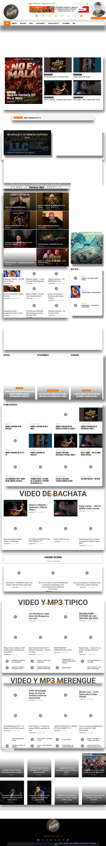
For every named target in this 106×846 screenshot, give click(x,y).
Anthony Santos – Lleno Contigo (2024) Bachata (35, 280)
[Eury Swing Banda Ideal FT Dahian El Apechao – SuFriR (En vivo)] (40, 637)
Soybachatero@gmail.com (56, 836)
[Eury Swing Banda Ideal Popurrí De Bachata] (15, 528)
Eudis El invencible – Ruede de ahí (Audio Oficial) (56, 296)
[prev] (89, 118)
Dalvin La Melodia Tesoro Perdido (48, 225)
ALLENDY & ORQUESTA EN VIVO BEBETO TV (39, 540)
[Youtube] (81, 16)
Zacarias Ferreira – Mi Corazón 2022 (56, 312)
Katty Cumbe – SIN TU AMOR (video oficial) (86, 100)
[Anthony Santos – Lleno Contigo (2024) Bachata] (34, 273)
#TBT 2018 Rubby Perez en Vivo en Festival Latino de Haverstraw (37, 694)
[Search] (87, 3)
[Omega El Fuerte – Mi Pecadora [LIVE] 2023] (57, 746)
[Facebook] (43, 16)
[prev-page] (72, 315)
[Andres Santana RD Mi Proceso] (20, 203)
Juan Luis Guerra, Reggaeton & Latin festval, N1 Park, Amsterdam (90, 728)
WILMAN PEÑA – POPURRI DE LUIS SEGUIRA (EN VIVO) (88, 616)
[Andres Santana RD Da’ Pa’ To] (20, 221)
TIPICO (83, 276)
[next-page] (74, 315)
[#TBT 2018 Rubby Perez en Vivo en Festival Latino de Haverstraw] (15, 695)
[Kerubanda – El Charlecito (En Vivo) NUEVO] (7, 661)
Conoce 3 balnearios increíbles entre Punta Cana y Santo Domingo (87, 584)
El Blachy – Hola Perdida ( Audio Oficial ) (89, 279)
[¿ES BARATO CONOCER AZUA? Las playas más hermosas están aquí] (19, 573)
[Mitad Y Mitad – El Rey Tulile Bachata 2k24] (34, 288)
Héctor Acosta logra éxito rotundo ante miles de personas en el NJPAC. (53, 395)
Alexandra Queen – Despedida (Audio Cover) (19, 263)
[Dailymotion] (37, 16)
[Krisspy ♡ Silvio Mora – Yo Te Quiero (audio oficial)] (82, 739)
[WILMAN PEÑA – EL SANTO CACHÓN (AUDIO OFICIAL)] (57, 661)
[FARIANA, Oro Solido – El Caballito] (7, 746)
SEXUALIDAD (86, 390)
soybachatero (10, 101)
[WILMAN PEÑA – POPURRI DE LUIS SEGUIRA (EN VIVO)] (65, 617)
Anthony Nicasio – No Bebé (90, 478)
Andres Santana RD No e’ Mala (21, 96)
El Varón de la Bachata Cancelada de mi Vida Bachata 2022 (34, 313)
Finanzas (86, 244)
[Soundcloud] (56, 16)
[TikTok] (62, 16)
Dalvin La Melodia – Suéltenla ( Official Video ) (65, 453)
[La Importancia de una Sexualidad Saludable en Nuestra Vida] (86, 378)
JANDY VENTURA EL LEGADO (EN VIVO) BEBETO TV (65, 727)
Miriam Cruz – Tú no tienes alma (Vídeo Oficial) (89, 694)
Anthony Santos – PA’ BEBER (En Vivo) (50, 244)
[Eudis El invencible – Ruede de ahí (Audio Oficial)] (56, 288)
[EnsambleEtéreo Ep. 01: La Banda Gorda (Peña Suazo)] (15, 715)
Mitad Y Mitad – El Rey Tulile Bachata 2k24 (35, 295)
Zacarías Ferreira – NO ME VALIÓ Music (91, 292)
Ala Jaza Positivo (66, 739)
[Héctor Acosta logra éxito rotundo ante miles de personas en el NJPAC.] (53, 378)
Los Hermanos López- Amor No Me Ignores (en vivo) (15, 479)
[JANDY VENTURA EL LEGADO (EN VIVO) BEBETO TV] (65, 715)
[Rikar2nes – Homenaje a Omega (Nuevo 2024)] (7, 667)
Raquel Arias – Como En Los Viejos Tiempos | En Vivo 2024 (90, 650)
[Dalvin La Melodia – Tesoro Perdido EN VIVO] (65, 467)
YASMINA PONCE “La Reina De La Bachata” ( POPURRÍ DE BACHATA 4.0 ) (40, 480)
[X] (68, 16)
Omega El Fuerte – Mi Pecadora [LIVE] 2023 (67, 746)
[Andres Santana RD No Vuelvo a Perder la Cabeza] (52, 203)
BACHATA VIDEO (49, 97)
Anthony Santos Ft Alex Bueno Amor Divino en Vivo (94, 746)
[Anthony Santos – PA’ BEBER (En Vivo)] (52, 239)
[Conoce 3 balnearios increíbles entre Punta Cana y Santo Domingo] (87, 573)
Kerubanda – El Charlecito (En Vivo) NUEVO (18, 661)
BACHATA (83, 290)
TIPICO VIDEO (9, 476)
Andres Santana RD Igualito (81, 77)
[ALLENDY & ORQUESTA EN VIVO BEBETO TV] (40, 528)
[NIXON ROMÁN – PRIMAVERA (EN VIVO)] (65, 637)
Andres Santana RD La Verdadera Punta (56, 77)
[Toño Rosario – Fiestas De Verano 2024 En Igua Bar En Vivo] (40, 715)
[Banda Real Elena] (57, 667)
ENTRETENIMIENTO (53, 390)
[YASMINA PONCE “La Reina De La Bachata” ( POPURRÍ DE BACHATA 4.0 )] (40, 467)
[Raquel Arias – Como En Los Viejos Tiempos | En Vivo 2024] (90, 637)
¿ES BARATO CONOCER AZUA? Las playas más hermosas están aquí (19, 584)
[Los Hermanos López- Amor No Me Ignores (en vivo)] (15, 467)
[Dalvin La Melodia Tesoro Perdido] (52, 221)
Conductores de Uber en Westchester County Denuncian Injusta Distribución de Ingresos (19, 393)
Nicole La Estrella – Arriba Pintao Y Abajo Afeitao (94, 667)
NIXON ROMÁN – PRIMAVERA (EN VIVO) (63, 649)
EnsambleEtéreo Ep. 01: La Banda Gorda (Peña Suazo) (14, 727)
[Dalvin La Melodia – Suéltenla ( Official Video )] (58, 87)
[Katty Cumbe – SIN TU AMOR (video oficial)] (87, 87)
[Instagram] (49, 16)
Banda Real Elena (66, 667)
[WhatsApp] (75, 16)
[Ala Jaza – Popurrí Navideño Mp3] (32, 746)
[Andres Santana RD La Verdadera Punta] (58, 64)
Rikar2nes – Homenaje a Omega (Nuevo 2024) (18, 667)
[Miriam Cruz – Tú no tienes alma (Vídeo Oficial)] (65, 695)
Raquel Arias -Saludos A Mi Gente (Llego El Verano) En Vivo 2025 (14, 650)
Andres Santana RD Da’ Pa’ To (14, 225)
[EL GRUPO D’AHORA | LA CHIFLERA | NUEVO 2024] (32, 667)
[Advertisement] (53, 43)
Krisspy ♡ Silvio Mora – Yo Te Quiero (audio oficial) (94, 739)
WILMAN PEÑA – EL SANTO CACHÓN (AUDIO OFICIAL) (69, 661)
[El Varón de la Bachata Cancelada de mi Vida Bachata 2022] (34, 305)
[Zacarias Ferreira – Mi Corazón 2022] (56, 305)
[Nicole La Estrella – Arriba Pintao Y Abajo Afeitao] (82, 667)
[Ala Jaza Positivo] (57, 739)
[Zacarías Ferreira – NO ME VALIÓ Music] (12, 273)
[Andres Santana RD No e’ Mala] (23, 80)
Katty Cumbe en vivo (61, 539)
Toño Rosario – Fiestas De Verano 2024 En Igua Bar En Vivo (39, 728)
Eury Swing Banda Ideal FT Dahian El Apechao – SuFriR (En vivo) (39, 650)
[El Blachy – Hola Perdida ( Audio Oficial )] (75, 278)
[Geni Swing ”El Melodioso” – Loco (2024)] (82, 661)
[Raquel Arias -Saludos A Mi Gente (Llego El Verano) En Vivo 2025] (15, 637)
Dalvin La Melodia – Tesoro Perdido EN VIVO (64, 479)
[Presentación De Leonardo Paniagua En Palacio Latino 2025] (90, 528)
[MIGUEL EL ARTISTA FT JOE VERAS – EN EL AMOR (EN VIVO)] (52, 257)
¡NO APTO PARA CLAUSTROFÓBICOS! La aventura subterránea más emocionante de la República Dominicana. (53, 586)
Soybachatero (11, 92)
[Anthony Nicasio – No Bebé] (90, 467)
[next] (91, 118)
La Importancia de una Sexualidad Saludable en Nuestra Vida (86, 395)
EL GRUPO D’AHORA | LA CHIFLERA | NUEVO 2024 (43, 667)
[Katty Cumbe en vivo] (65, 528)
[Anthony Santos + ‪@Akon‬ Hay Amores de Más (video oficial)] (20, 241)
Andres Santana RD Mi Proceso (33, 118)
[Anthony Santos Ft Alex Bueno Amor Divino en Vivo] (82, 746)
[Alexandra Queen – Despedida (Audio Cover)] (20, 257)
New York (19, 388)
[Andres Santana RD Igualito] (87, 64)
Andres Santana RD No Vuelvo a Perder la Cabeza (65, 427)
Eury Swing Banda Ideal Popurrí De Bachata (13, 540)
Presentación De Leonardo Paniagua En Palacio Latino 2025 (89, 541)
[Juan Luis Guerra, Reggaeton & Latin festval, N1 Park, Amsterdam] (90, 715)
